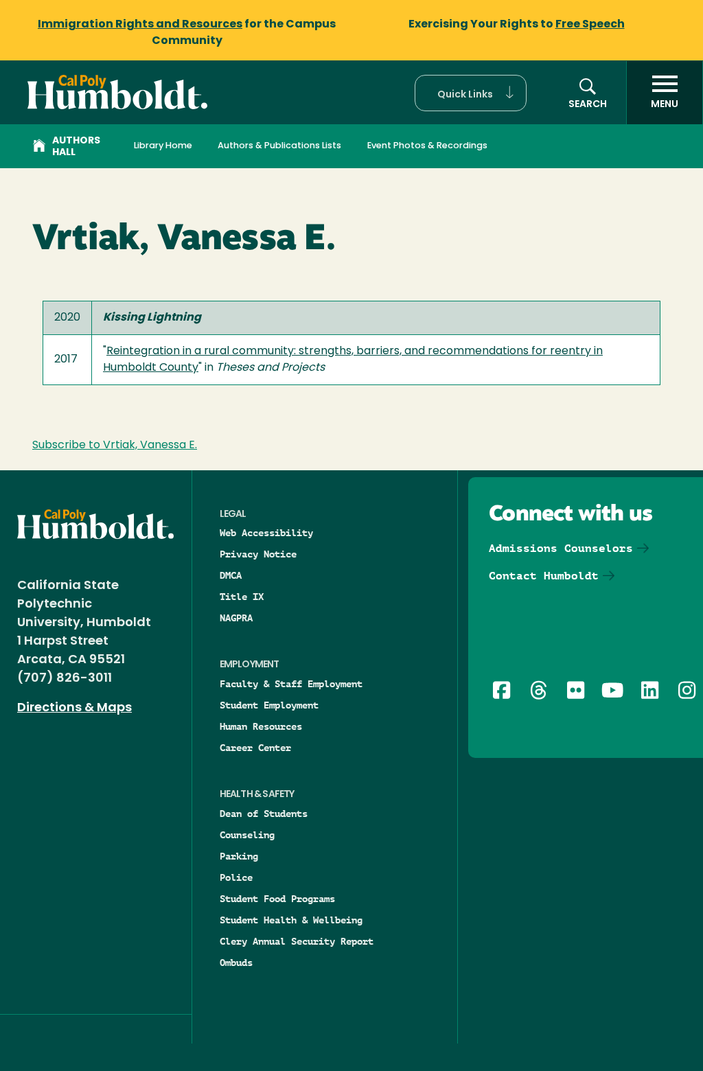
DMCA (231, 575)
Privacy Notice (258, 554)
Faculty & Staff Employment (291, 683)
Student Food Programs (277, 898)
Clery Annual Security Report (296, 941)
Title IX (242, 596)
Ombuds (236, 962)
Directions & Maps (74, 708)
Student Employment (269, 705)
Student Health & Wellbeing (291, 919)
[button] (471, 93)
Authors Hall (76, 147)
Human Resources (261, 726)
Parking (239, 856)
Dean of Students (264, 813)
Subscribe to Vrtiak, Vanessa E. (114, 445)
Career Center (255, 747)
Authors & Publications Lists (279, 145)
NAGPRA (236, 617)
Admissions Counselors (561, 548)
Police (236, 877)
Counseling (247, 834)
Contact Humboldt (544, 575)
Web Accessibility (266, 532)
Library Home (163, 145)
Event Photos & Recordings (427, 145)
